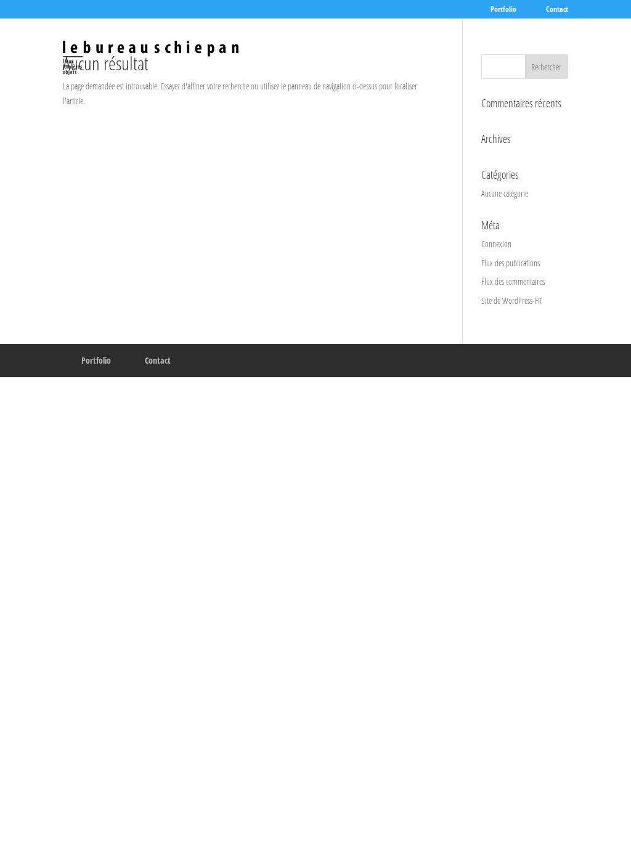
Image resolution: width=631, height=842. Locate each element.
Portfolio (503, 10)
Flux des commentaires (513, 281)
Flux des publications (510, 263)
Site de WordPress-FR (511, 300)
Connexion (496, 244)
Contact (557, 10)
